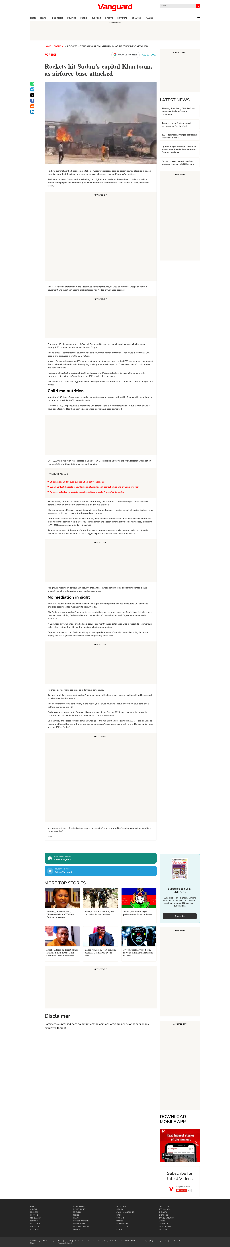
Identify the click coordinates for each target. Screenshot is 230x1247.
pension (76, 1230)
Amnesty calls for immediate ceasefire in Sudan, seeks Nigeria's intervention (87, 492)
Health (76, 1218)
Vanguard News (115, 7)
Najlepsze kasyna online (159, 1241)
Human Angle (79, 1224)
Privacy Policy (103, 1241)
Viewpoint (163, 1224)
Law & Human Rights (125, 1212)
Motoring (120, 1218)
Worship (163, 1230)
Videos (162, 1221)
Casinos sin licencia (65, 1243)
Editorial (122, 18)
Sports (109, 18)
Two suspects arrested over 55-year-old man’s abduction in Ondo (138, 952)
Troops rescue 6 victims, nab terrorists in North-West (176, 124)
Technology (164, 1209)
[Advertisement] (101, 237)
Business (96, 18)
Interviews (121, 1206)
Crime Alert (35, 1218)
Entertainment (79, 1206)
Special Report (122, 1227)
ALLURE (149, 18)
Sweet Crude (164, 1206)
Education (34, 1227)
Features (77, 1212)
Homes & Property (81, 1221)
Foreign (58, 46)
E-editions (57, 18)
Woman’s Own (165, 1227)
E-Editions (34, 1230)
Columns (136, 18)
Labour (119, 1209)
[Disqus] (101, 1070)
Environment (79, 1209)
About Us (68, 1241)
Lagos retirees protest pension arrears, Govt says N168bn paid (178, 162)
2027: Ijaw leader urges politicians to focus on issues (179, 136)
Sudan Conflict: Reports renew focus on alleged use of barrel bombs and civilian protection (94, 486)
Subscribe (180, 916)
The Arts (163, 1212)
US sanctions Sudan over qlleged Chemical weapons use (78, 481)
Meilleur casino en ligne (139, 1241)
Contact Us (92, 1241)
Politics (71, 18)
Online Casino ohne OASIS (119, 1241)
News (43, 18)
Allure (33, 1206)
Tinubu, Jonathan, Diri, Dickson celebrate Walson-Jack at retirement (178, 110)
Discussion (35, 1224)
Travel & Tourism (166, 1218)
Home (33, 18)
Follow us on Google (127, 54)
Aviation (34, 1209)
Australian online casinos (179, 1241)
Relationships (122, 1224)
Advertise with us (79, 1241)
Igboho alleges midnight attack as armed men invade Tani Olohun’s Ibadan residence (179, 149)
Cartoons (163, 1215)
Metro (83, 18)
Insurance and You (81, 1227)
